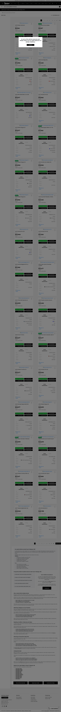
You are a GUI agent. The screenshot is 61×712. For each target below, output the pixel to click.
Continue (30, 44)
